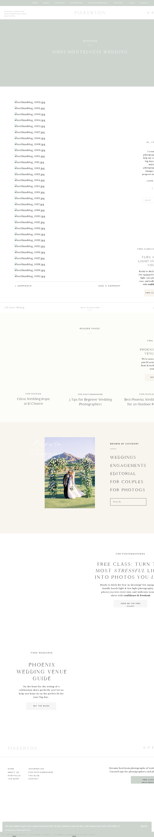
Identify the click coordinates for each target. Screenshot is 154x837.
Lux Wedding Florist (36, 484)
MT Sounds (26, 494)
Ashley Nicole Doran (38, 480)
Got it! (144, 826)
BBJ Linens (30, 498)
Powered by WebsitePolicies (18, 830)
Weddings (90, 41)
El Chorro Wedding (15, 307)
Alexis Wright (30, 476)
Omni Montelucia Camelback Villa (44, 469)
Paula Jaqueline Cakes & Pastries (41, 502)
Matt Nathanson (36, 487)
